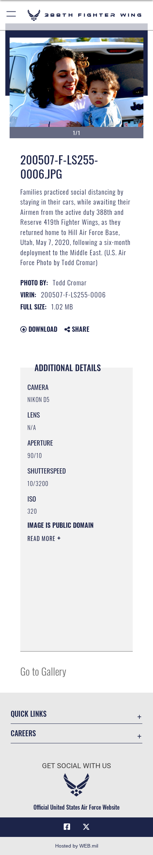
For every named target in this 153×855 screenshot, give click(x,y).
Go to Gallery (43, 670)
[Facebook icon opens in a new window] (67, 827)
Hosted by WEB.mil (76, 846)
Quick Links (29, 714)
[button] (11, 15)
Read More (42, 538)
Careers (23, 733)
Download (42, 329)
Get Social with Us (76, 766)
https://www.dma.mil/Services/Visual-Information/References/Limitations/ (70, 638)
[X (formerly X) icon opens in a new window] (86, 827)
